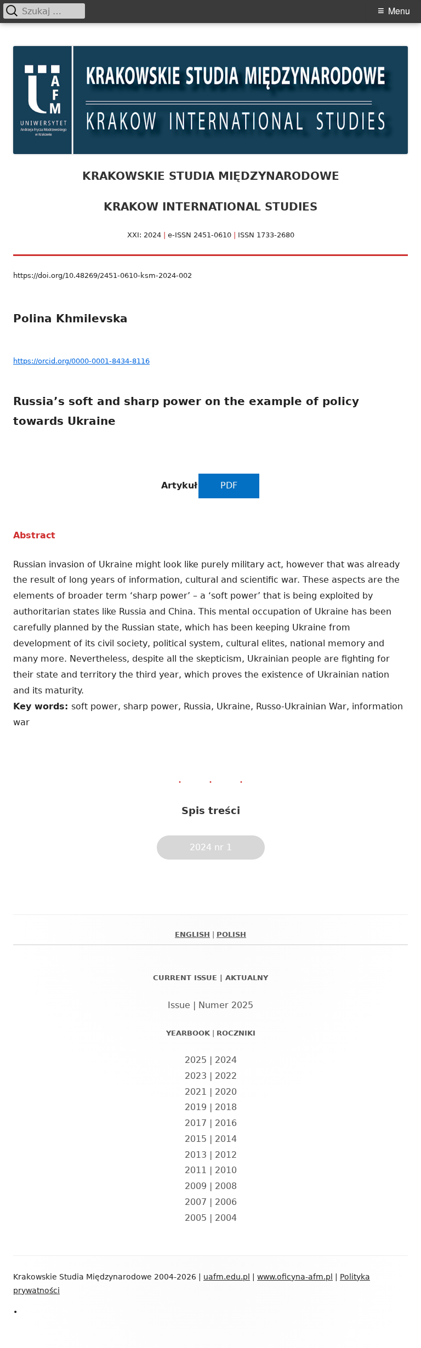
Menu (399, 10)
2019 (196, 1107)
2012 (226, 1155)
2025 (196, 1060)
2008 (226, 1186)
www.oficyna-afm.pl (295, 1276)
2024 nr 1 (211, 847)
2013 (196, 1155)
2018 (226, 1107)
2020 (226, 1092)
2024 (226, 1060)
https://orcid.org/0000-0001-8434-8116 (81, 361)
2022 (226, 1076)
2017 (196, 1123)
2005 (196, 1218)
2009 (196, 1186)
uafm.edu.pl (226, 1276)
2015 (196, 1139)
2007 (196, 1202)
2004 (226, 1218)
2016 (226, 1123)
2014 (226, 1139)
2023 (196, 1076)
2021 (196, 1092)
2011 (196, 1170)
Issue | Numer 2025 (210, 1005)
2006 (226, 1202)
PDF (228, 485)
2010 (226, 1170)
